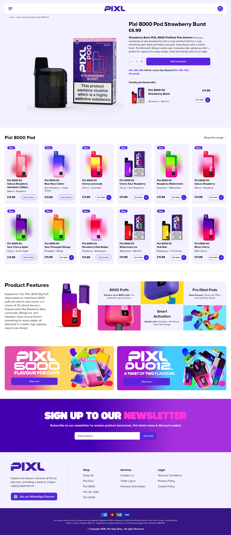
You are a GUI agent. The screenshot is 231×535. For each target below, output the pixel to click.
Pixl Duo (88, 481)
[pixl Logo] (115, 8)
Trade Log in (128, 481)
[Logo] (28, 466)
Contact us (127, 475)
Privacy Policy (166, 481)
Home (12, 17)
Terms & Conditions (170, 475)
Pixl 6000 (89, 497)
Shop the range (213, 137)
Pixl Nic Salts (91, 492)
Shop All (88, 475)
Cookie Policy (166, 486)
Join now (148, 436)
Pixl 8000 (89, 486)
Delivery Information (133, 486)
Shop (18, 17)
